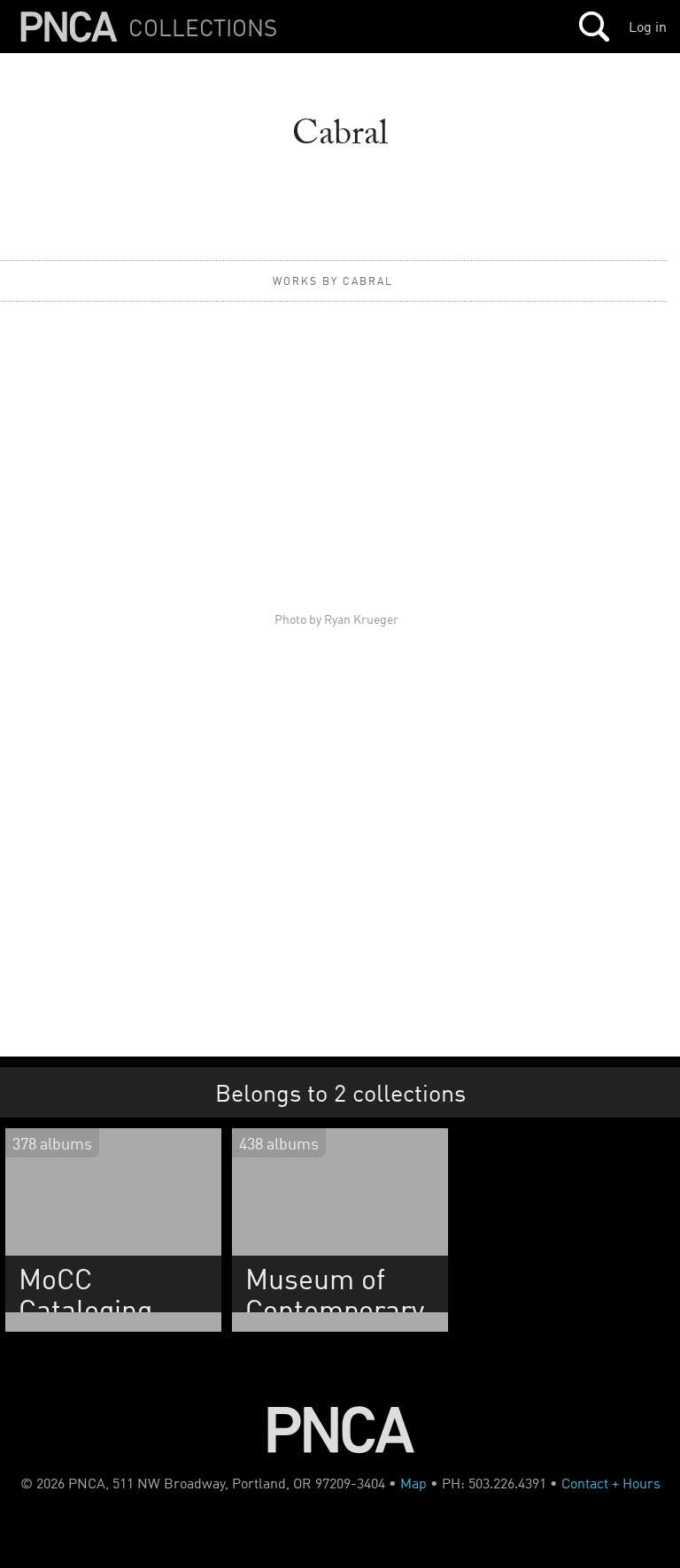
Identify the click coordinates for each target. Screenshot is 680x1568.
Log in (648, 26)
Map (413, 1483)
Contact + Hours (611, 1483)
